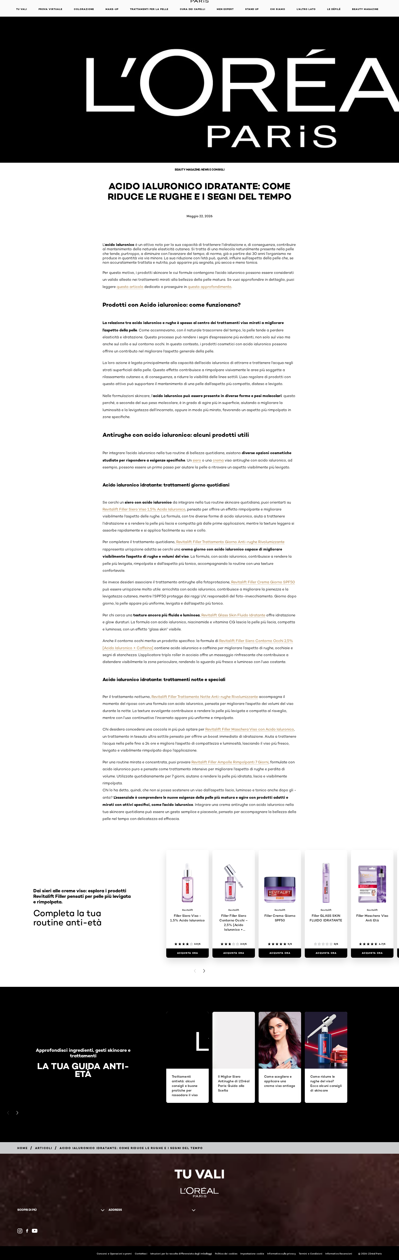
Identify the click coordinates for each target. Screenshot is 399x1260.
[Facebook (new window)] (27, 1231)
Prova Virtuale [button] (50, 9)
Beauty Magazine (365, 9)
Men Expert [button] (225, 9)
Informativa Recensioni (338, 1253)
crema (218, 460)
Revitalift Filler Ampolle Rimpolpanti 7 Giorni (230, 762)
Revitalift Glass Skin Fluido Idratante (233, 615)
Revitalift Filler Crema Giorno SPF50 (263, 582)
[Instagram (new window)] (19, 1230)
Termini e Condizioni (310, 1253)
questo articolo (130, 286)
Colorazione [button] (84, 9)
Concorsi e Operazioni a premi (114, 1253)
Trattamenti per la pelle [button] (149, 9)
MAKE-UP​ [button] (112, 9)
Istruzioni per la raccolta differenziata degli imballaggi (181, 1253)
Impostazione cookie (252, 1253)
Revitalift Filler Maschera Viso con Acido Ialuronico (249, 729)
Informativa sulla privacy (281, 1253)
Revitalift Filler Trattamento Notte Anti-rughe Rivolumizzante (204, 696)
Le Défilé (334, 9)
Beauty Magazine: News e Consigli (199, 169)
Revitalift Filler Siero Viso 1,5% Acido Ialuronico (144, 509)
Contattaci (141, 1253)
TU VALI (21, 9)
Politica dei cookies (226, 1253)
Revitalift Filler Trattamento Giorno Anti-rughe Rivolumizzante (230, 542)
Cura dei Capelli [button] (192, 9)
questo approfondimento (209, 286)
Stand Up (252, 9)
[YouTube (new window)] (34, 1231)
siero (197, 460)
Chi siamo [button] (277, 9)
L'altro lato (306, 9)
